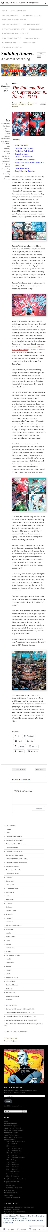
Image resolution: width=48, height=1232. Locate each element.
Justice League (10, 936)
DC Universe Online (12, 888)
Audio (14, 83)
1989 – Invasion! (11, 1146)
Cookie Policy (8, 1222)
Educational (9, 899)
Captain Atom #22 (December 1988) (16, 1020)
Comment (38, 809)
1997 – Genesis (11, 1162)
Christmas (9, 877)
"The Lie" (8, 829)
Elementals (9, 903)
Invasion (8, 933)
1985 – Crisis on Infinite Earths (15, 1141)
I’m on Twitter (11, 1038)
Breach (8, 1183)
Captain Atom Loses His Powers (15, 844)
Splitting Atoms (16, 53)
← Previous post (19, 769)
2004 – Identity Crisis (12, 1164)
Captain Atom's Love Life (13, 870)
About (4, 11)
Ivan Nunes (6, 151)
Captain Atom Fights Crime (14, 836)
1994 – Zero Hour (11, 1155)
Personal (8, 966)
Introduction (9, 929)
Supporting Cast (29, 42)
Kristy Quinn (5, 164)
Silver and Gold (10, 981)
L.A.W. (8, 940)
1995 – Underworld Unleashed (15, 1157)
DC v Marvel (10, 892)
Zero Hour (9, 999)
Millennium (9, 944)
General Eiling (5, 138)
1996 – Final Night (11, 1160)
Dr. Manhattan (10, 1185)
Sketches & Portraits (12, 985)
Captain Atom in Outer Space (14, 840)
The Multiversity (11, 992)
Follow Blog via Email (13, 1087)
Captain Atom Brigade (10, 15)
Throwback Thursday (12, 996)
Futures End (9, 922)
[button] (21, 124)
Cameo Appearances (18, 11)
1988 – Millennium (11, 1143)
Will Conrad (6, 179)
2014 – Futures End (12, 1174)
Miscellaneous (10, 947)
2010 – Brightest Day (12, 1171)
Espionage (9, 907)
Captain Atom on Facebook (16, 1031)
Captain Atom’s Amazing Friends (14, 20)
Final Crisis (9, 914)
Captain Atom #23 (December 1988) (16, 1012)
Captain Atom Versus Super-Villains (16, 862)
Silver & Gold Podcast (10, 42)
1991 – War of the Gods (13, 1153)
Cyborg (5, 128)
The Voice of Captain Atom (12, 47)
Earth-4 (8, 896)
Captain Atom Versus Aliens (14, 851)
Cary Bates (6, 126)
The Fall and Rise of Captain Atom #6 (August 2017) (21, 1023)
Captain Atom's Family (12, 866)
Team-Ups (9, 988)
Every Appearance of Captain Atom (15, 33)
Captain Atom (5, 123)
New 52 (30, 105)
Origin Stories (10, 962)
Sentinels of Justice (12, 977)
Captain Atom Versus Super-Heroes (24, 104)
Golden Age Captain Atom (14, 1187)
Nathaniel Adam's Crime (13, 955)
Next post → (40, 769)
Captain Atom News (12, 847)
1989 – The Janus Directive (14, 1148)
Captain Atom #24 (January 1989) (16, 1009)
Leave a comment (43, 104)
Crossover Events (36, 29)
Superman (6, 176)
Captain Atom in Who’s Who (32, 15)
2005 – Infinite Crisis (12, 1167)
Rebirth (15, 106)
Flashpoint (9, 918)
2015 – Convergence (12, 1176)
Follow (8, 1101)
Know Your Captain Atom (11, 38)
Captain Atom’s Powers (10, 24)
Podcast (8, 970)
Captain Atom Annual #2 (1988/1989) (17, 1016)
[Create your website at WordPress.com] (24, 2)
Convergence (10, 881)
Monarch (8, 951)
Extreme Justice (11, 910)
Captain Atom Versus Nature (14, 855)
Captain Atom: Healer (12, 873)
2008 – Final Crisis (11, 1169)
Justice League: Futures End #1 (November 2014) (19, 1207)
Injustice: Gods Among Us (14, 925)
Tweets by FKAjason (10, 1041)
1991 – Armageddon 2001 (14, 1150)
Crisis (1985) (10, 884)
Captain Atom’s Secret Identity (13, 29)
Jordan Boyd (5, 161)
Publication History (32, 38)
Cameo (8, 832)
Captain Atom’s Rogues (31, 24)
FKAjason (22, 103)
